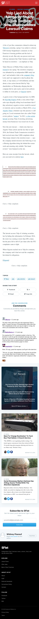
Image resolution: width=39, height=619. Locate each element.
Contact (4, 587)
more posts (14, 536)
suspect (16, 116)
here (22, 157)
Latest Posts (5, 561)
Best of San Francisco (8, 567)
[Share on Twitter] (8, 451)
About (3, 575)
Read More (32, 535)
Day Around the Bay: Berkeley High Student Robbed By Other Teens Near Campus (19, 385)
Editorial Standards (7, 581)
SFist (5, 547)
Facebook (4, 595)
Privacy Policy (5, 612)
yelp (13, 279)
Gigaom (23, 91)
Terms (3, 615)
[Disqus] (19, 338)
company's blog (29, 75)
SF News (12, 9)
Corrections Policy (7, 584)
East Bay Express (11, 99)
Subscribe (19, 525)
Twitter (4, 598)
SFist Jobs (4, 564)
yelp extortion (21, 279)
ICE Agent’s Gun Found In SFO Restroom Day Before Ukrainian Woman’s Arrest (19, 393)
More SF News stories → (19, 406)
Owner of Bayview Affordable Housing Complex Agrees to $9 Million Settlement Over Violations (19, 400)
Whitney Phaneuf (23, 9)
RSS (3, 601)
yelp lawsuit (31, 279)
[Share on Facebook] (11, 451)
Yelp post (6, 48)
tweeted (5, 69)
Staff (3, 578)
